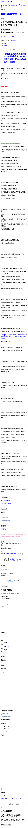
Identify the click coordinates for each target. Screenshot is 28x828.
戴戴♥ (2, 545)
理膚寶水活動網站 (6, 500)
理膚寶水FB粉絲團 (6, 503)
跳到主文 (3, 18)
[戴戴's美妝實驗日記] (1, 715)
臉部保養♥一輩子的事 (16, 560)
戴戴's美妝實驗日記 (11, 14)
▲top (2, 562)
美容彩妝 (12, 558)
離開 (9, 825)
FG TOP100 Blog (8, 36)
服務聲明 (17, 804)
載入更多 (3, 565)
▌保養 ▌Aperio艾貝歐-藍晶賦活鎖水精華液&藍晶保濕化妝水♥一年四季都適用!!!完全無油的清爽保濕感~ (14, 336)
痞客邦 (10, 554)
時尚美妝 (13, 40)
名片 (5, 47)
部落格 (5, 45)
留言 (13, 554)
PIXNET (7, 803)
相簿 (5, 43)
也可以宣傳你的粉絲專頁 (5, 520)
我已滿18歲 (3, 825)
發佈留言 (3, 575)
